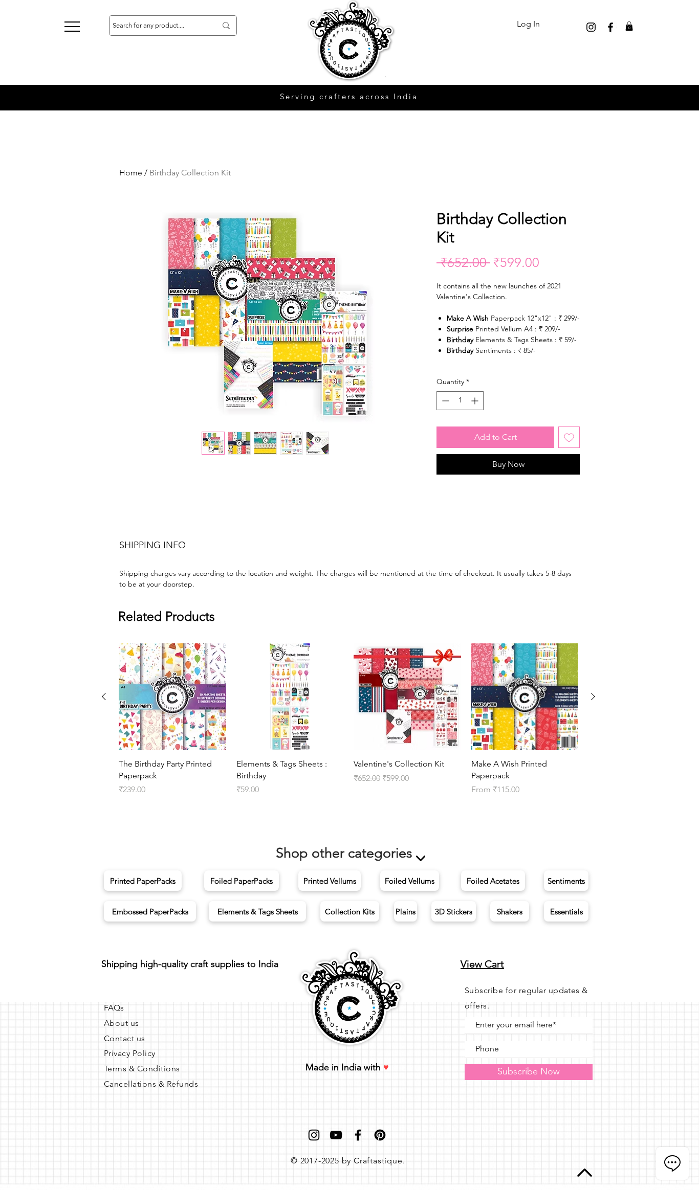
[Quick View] (172, 697)
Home (130, 172)
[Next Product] (593, 696)
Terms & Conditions (142, 1068)
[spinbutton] (460, 401)
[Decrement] (444, 401)
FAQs (114, 1008)
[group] (348, 719)
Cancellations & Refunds (151, 1084)
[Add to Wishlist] (569, 437)
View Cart (482, 964)
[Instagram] (314, 1135)
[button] (72, 26)
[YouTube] (336, 1135)
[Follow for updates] (591, 27)
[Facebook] (358, 1135)
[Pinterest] (380, 1135)
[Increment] (475, 401)
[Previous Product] (104, 696)
